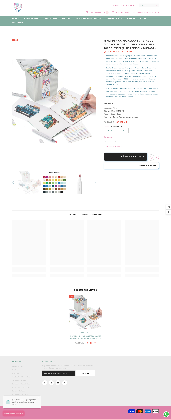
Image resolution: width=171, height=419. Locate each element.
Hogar (14, 29)
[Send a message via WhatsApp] (166, 414)
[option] (54, 101)
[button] (13, 182)
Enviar (85, 373)
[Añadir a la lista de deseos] (88, 332)
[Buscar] (149, 5)
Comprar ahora (146, 165)
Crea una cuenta (152, 12)
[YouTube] (64, 382)
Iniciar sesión (138, 12)
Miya (115, 108)
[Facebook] (44, 382)
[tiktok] (58, 382)
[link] (151, 157)
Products (23, 29)
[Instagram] (51, 382)
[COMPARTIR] (156, 158)
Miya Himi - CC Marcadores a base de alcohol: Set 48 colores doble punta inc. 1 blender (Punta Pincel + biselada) (85, 337)
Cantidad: (108, 137)
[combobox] (147, 5)
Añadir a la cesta (132, 156)
